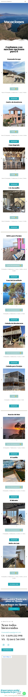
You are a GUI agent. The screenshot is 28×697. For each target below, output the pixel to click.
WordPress (21, 695)
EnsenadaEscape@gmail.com (11, 632)
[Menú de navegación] (25, 1)
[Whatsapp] (8, 645)
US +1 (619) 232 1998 (11, 635)
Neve (5, 695)
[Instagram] (3, 645)
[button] (1, 72)
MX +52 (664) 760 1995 (13, 639)
